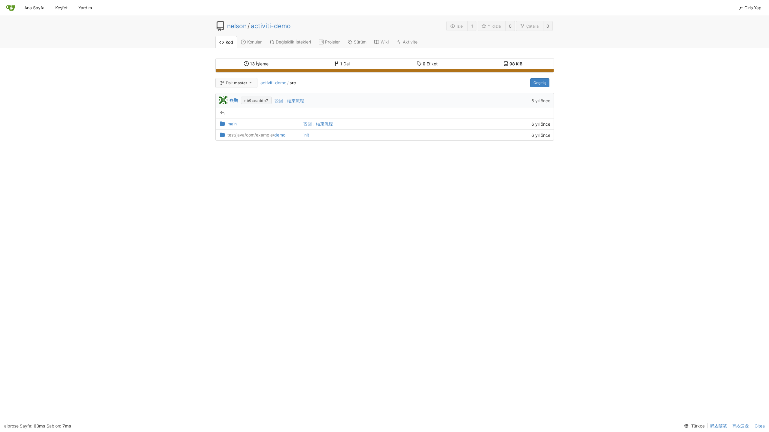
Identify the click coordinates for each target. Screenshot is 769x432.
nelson (237, 26)
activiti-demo (271, 26)
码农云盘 (740, 425)
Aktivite (410, 41)
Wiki (385, 41)
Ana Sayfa (34, 7)
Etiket (430, 63)
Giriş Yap (752, 7)
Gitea (760, 425)
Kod (229, 42)
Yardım (85, 7)
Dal (345, 63)
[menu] (693, 426)
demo (256, 134)
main (232, 123)
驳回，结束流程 (289, 100)
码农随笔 (718, 425)
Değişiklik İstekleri (293, 41)
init (306, 134)
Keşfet (61, 7)
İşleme (259, 63)
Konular (254, 41)
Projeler (332, 41)
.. (229, 112)
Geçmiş (539, 82)
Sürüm (360, 41)
